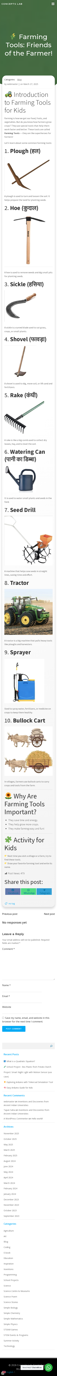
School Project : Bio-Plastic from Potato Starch (28, 1066)
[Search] (51, 1046)
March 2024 (9, 1183)
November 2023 (11, 1205)
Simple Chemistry (12, 1313)
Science (7, 1285)
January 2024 (10, 1194)
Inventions (8, 1269)
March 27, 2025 (30, 84)
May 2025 (8, 1144)
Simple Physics (11, 1324)
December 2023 (11, 1199)
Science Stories (11, 1302)
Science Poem (10, 1296)
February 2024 (10, 1188)
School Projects (11, 1280)
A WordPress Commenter (16, 1118)
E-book (7, 1252)
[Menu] (53, 3)
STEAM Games (11, 1329)
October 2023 (10, 1210)
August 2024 (9, 1161)
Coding (7, 1247)
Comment (8, 949)
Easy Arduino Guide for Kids (19, 1087)
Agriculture (9, 1230)
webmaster (12, 84)
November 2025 (11, 1133)
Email (6, 996)
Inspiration (9, 1263)
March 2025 (9, 1150)
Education (8, 1258)
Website (6, 1007)
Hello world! (37, 1118)
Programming (10, 1274)
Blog (19, 79)
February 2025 (10, 1155)
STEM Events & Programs (16, 1335)
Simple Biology (11, 1307)
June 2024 (8, 1166)
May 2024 (8, 1172)
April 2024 (8, 1177)
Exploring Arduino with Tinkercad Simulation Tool (29, 1082)
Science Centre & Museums (17, 1291)
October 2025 (10, 1139)
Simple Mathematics (13, 1318)
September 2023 (11, 1216)
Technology (9, 1346)
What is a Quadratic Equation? (20, 1061)
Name (6, 985)
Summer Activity (11, 1340)
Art (5, 1236)
